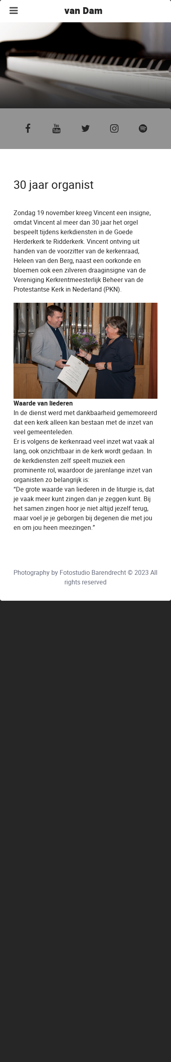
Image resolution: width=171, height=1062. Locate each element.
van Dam (83, 11)
